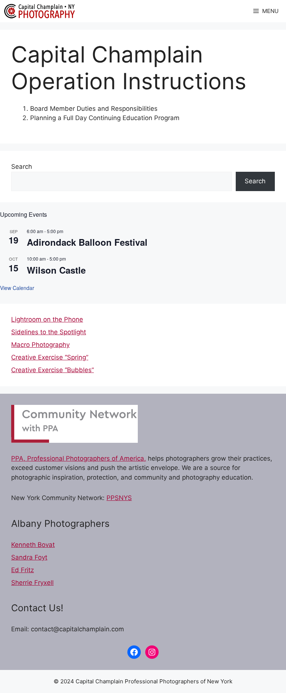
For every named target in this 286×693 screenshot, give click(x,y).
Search (21, 166)
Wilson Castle (56, 270)
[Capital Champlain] (39, 11)
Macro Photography (40, 344)
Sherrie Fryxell (32, 582)
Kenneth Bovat (33, 544)
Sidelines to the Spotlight (48, 332)
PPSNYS (119, 498)
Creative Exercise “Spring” (49, 357)
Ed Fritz (22, 570)
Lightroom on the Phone (47, 319)
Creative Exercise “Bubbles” (52, 370)
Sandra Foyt (29, 557)
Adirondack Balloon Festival (87, 242)
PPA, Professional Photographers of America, (78, 458)
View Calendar (17, 287)
